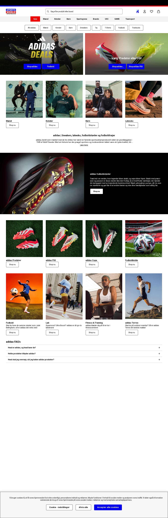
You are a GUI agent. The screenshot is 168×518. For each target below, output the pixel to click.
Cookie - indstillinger (59, 507)
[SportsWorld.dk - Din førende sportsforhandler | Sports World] (11, 11)
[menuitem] (35, 19)
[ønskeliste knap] (151, 11)
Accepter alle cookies (108, 507)
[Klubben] (137, 11)
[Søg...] (48, 11)
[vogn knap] (158, 11)
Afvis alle (83, 507)
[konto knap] (144, 11)
